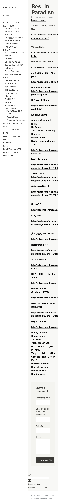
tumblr (5, 139)
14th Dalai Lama (11, 90)
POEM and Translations (12, 123)
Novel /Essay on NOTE (12, 149)
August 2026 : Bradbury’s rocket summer (15, 54)
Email (43, 411)
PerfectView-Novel (12, 71)
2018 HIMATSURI (12, 28)
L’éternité (8, 58)
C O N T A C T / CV (11, 22)
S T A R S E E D (11, 83)
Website (39, 425)
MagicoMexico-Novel (13, 74)
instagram (7, 142)
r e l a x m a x (9, 7)
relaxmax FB (8, 155)
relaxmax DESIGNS (11, 129)
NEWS (5, 133)
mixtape (8, 102)
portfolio (6, 15)
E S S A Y (7, 77)
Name (43, 397)
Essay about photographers (10, 106)
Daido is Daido (12, 117)
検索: (30, 475)
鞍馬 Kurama (10, 86)
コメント (39, 437)
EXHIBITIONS (9, 26)
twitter (5, 146)
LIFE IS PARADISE (12, 62)
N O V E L (7, 50)
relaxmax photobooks (11, 136)
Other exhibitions (11, 43)
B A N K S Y (10, 99)
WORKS (6, 126)
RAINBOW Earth (11, 47)
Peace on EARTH (12, 80)
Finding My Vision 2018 (15, 120)
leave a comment (38, 20)
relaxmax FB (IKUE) (11, 152)
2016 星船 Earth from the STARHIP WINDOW (14, 39)
